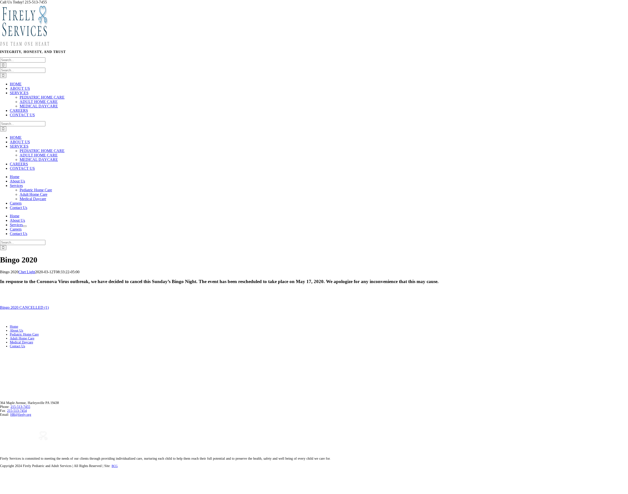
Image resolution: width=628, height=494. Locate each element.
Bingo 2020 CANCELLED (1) (24, 307)
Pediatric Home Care (24, 334)
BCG (115, 466)
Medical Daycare (21, 342)
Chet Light (26, 272)
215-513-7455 (20, 407)
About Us (16, 330)
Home (14, 326)
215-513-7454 (17, 411)
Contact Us (17, 346)
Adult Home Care (22, 338)
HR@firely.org (20, 414)
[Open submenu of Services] (25, 226)
